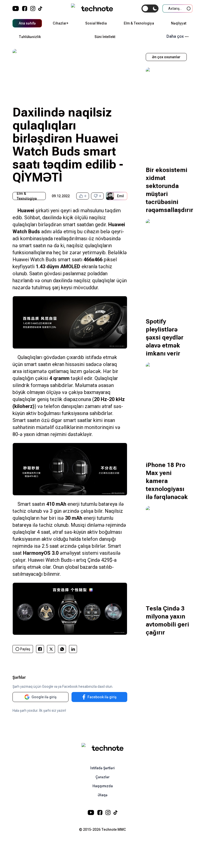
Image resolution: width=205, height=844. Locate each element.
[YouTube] (15, 8)
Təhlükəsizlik (30, 37)
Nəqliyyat (178, 23)
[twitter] (51, 649)
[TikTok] (40, 8)
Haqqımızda (102, 786)
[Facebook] (24, 8)
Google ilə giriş (44, 697)
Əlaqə (103, 795)
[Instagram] (32, 8)
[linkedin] (73, 649)
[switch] (150, 8)
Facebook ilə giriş (102, 697)
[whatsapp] (62, 649)
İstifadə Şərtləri (102, 768)
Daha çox (175, 36)
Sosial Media (96, 23)
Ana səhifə (27, 23)
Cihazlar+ (60, 23)
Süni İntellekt (104, 37)
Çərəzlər (103, 777)
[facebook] (40, 649)
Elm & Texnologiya (139, 23)
